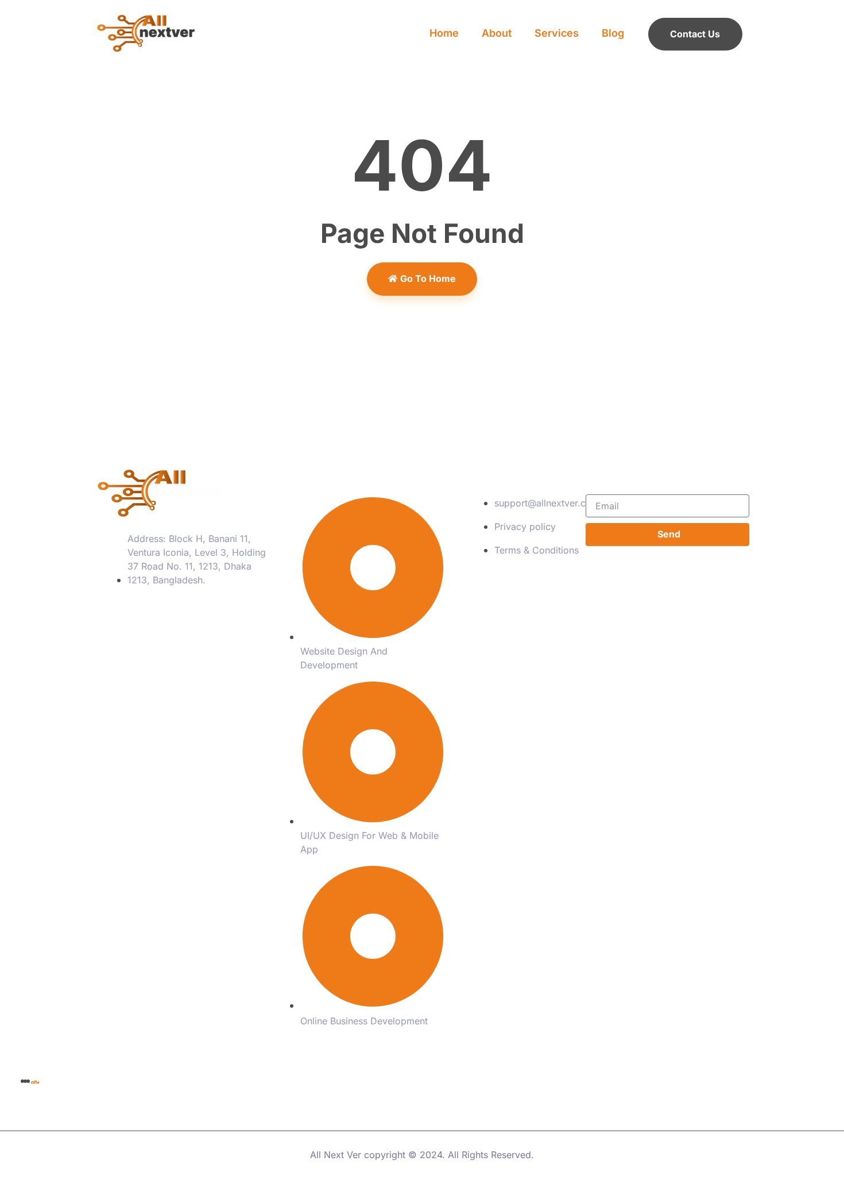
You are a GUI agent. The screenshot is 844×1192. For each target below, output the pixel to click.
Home (444, 33)
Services (557, 33)
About (497, 33)
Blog (613, 33)
